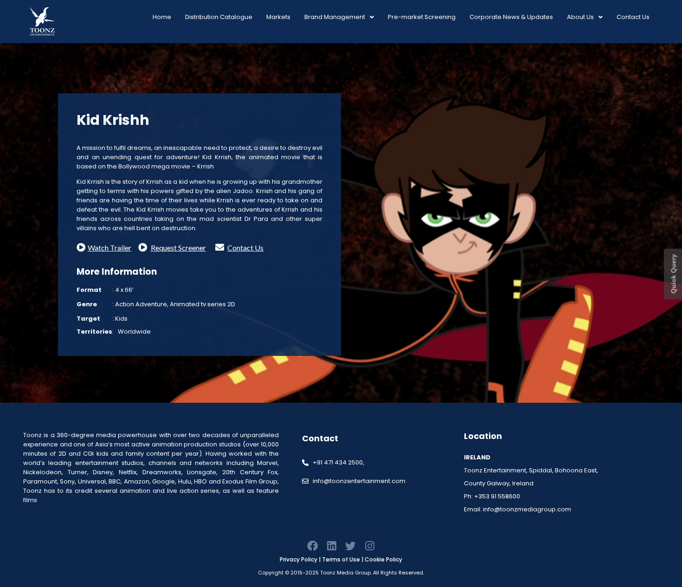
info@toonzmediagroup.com (527, 509)
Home (162, 17)
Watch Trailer (109, 247)
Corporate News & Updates (511, 17)
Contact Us (633, 17)
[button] (339, 17)
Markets (278, 17)
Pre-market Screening (422, 17)
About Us (580, 17)
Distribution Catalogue (218, 17)
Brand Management (334, 17)
